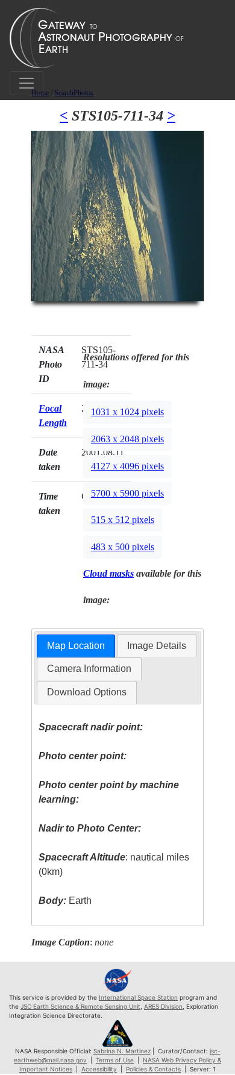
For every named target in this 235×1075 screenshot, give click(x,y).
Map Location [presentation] (76, 646)
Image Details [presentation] (156, 646)
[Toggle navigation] (26, 83)
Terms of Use (115, 1060)
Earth (65, 900)
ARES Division (163, 1006)
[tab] (76, 646)
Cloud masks (108, 573)
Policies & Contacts (153, 1069)
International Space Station (138, 997)
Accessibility (99, 1069)
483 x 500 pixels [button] (122, 547)
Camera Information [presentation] (89, 668)
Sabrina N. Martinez (122, 1051)
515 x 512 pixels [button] (122, 520)
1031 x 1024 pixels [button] (127, 412)
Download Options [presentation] (87, 692)
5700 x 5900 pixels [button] (127, 493)
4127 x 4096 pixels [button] (127, 466)
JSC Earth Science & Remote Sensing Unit (80, 1006)
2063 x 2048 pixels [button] (127, 439)
